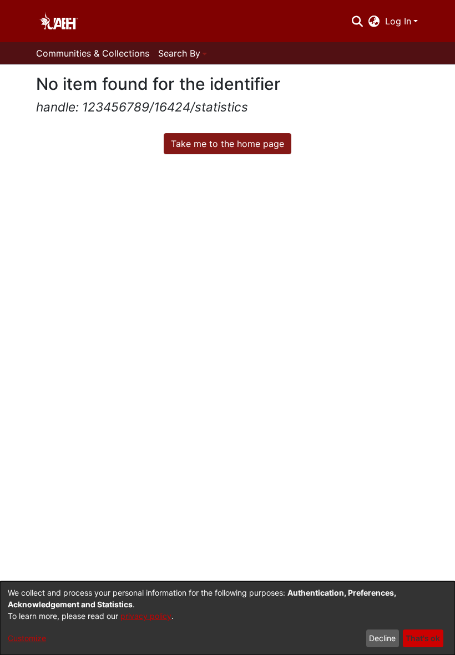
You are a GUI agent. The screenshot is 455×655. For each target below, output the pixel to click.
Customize (27, 638)
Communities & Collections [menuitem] (92, 53)
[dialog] (227, 618)
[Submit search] (357, 21)
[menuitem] (374, 21)
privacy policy (145, 616)
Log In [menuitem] (398, 21)
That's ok (423, 638)
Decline (382, 638)
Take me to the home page (227, 143)
